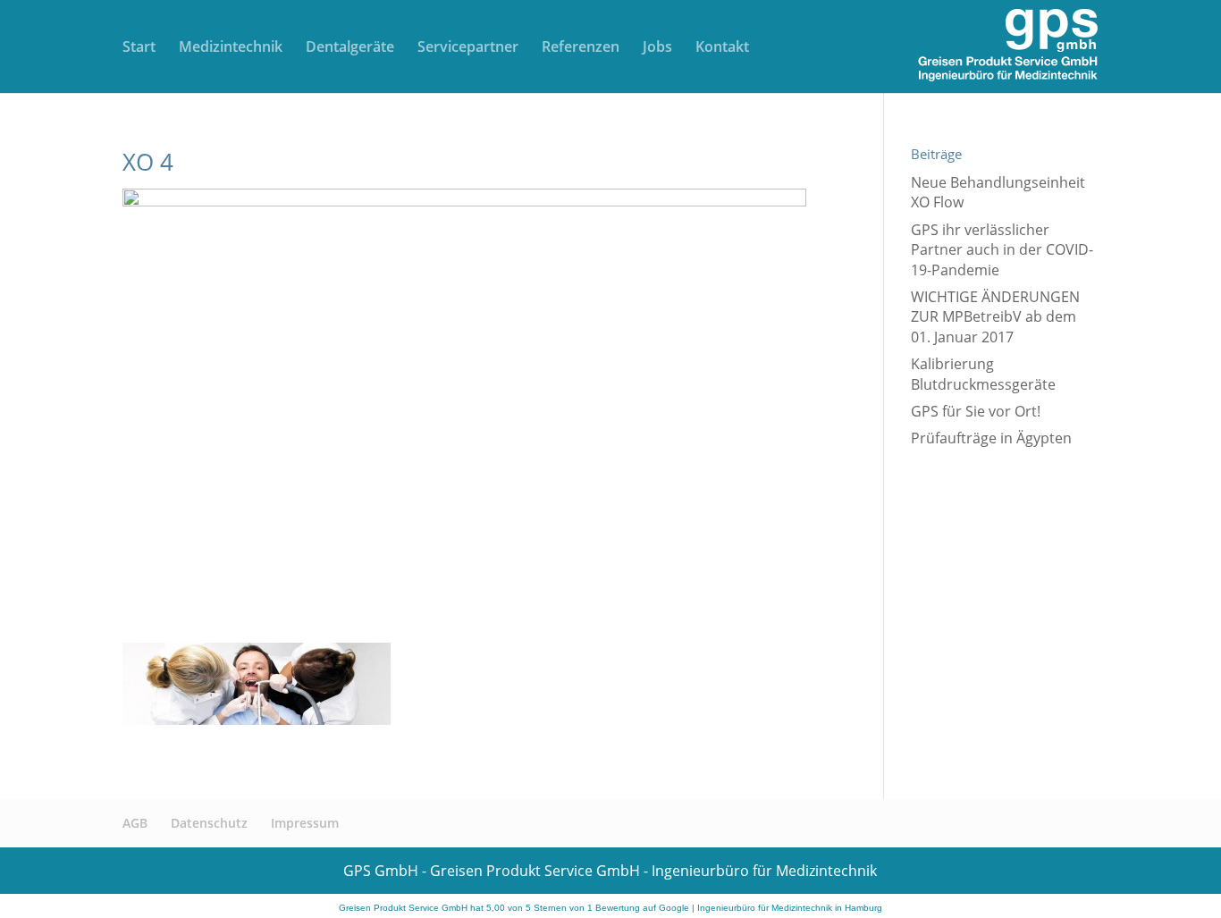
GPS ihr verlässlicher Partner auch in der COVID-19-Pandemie (1002, 250)
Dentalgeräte (350, 48)
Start (139, 48)
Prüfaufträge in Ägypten (991, 438)
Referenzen (580, 48)
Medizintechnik (230, 48)
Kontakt (722, 48)
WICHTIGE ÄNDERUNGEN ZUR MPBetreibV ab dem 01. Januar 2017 (995, 317)
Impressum (305, 822)
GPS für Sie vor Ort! (975, 411)
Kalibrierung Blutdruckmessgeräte (983, 373)
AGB (134, 822)
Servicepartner (467, 48)
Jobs (657, 48)
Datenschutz (209, 822)
